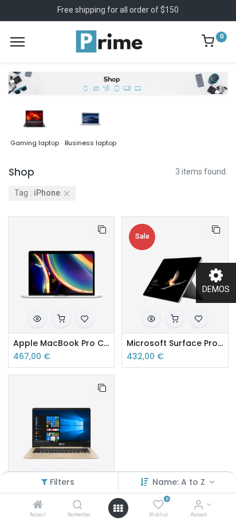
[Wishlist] (158, 505)
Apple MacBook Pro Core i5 (61, 343)
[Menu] (17, 42)
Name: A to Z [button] (179, 482)
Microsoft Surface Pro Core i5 (175, 343)
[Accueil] (38, 505)
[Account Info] (198, 505)
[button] (102, 229)
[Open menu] (118, 508)
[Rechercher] (77, 505)
